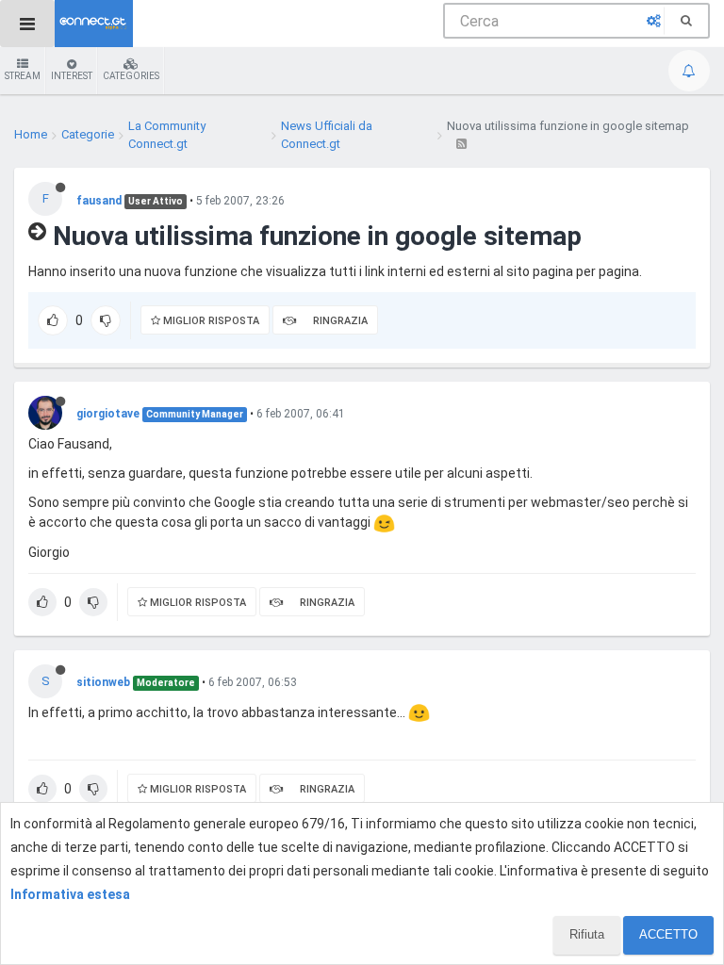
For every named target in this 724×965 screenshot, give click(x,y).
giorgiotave (108, 413)
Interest (71, 76)
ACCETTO (668, 934)
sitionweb (103, 682)
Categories (131, 76)
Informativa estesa (70, 894)
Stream (23, 76)
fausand (99, 200)
